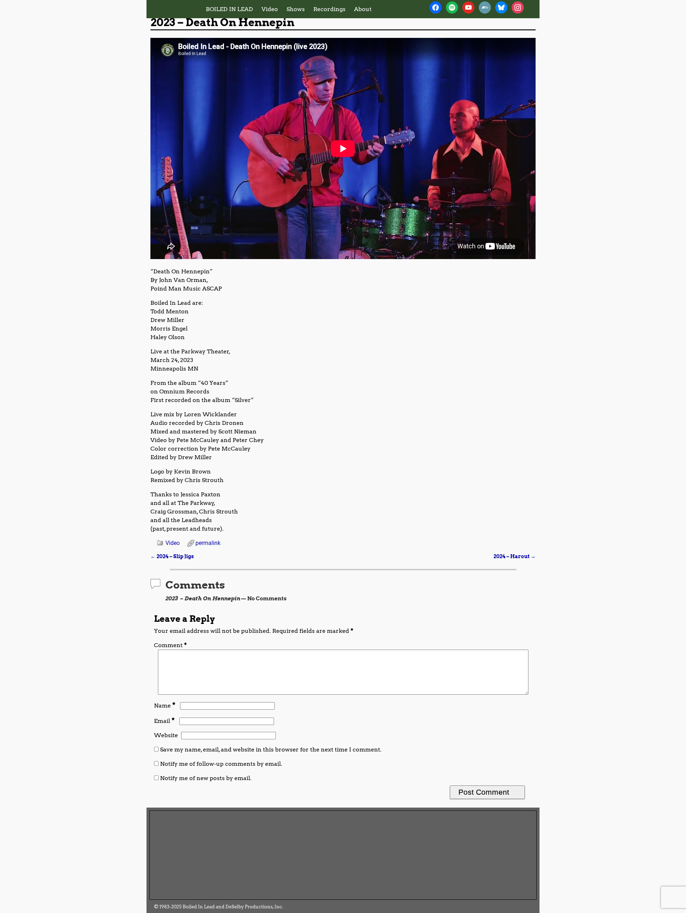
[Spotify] (452, 7)
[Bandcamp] (485, 7)
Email (164, 721)
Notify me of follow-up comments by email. (221, 763)
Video (270, 9)
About (363, 9)
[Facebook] (435, 7)
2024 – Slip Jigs (172, 556)
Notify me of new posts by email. (206, 778)
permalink (207, 543)
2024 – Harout (514, 556)
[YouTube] (468, 7)
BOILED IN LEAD (229, 9)
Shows (296, 9)
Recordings (329, 9)
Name (164, 705)
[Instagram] (518, 7)
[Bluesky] (501, 7)
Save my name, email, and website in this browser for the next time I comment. (271, 749)
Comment (170, 645)
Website (166, 735)
